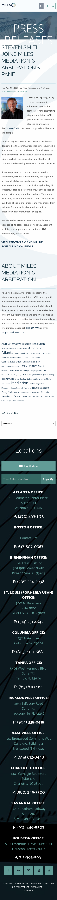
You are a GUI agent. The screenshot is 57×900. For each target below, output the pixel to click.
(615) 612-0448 (31, 757)
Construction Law (31, 362)
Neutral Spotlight (40, 388)
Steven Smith (13, 128)
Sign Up (48, 479)
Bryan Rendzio (46, 353)
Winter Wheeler (18, 400)
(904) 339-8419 (30, 722)
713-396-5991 (31, 857)
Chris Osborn (35, 357)
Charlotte (26, 357)
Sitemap (28, 891)
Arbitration (36, 348)
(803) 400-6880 (30, 652)
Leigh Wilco (5, 384)
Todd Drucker (49, 396)
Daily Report (29, 366)
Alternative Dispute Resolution (26, 344)
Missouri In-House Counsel (12, 388)
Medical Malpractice (37, 384)
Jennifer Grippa (8, 379)
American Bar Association (14, 349)
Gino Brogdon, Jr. (16, 375)
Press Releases (8, 91)
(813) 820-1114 (31, 687)
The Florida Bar (37, 396)
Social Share (21, 91)
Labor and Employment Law (39, 379)
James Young (48, 374)
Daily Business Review (10, 366)
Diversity (41, 366)
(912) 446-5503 (30, 827)
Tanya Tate (26, 396)
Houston (27, 375)
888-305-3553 (32, 328)
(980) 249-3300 (31, 792)
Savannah (25, 392)
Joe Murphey (21, 379)
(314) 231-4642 (30, 622)
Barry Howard (20, 353)
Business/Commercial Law (11, 357)
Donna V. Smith (7, 370)
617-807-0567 (30, 546)
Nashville (27, 388)
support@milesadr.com (13, 332)
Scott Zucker (34, 392)
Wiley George (6, 401)
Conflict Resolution (11, 362)
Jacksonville (37, 374)
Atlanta (7, 353)
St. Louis (45, 392)
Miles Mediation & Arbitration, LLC (29, 884)
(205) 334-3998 (30, 581)
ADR (4, 344)
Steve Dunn (6, 396)
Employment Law (38, 370)
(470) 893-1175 (31, 516)
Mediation (19, 383)
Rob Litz (17, 392)
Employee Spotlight (22, 370)
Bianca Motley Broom (33, 353)
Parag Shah (7, 392)
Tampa (17, 396)
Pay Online (31, 466)
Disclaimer (37, 887)
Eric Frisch (5, 374)
